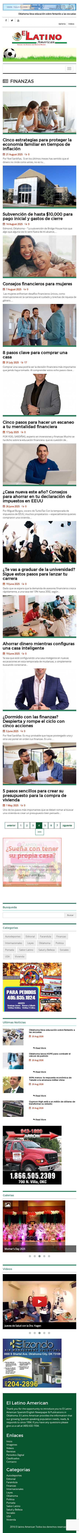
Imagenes (11, 1444)
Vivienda (19, 956)
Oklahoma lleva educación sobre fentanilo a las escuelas (36, 13)
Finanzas (61, 936)
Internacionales (13, 943)
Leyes (30, 943)
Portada (9, 949)
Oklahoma (44, 943)
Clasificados (12, 1458)
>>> (40, 831)
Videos (71, 24)
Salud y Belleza (47, 949)
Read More (40, 1048)
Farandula (45, 936)
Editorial (30, 936)
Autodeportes (12, 936)
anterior (11, 825)
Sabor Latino (26, 949)
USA (7, 956)
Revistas (10, 1451)
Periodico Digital (15, 1455)
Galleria (62, 24)
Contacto (11, 1461)
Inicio (9, 1441)
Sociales (64, 949)
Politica (60, 943)
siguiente (67, 825)
